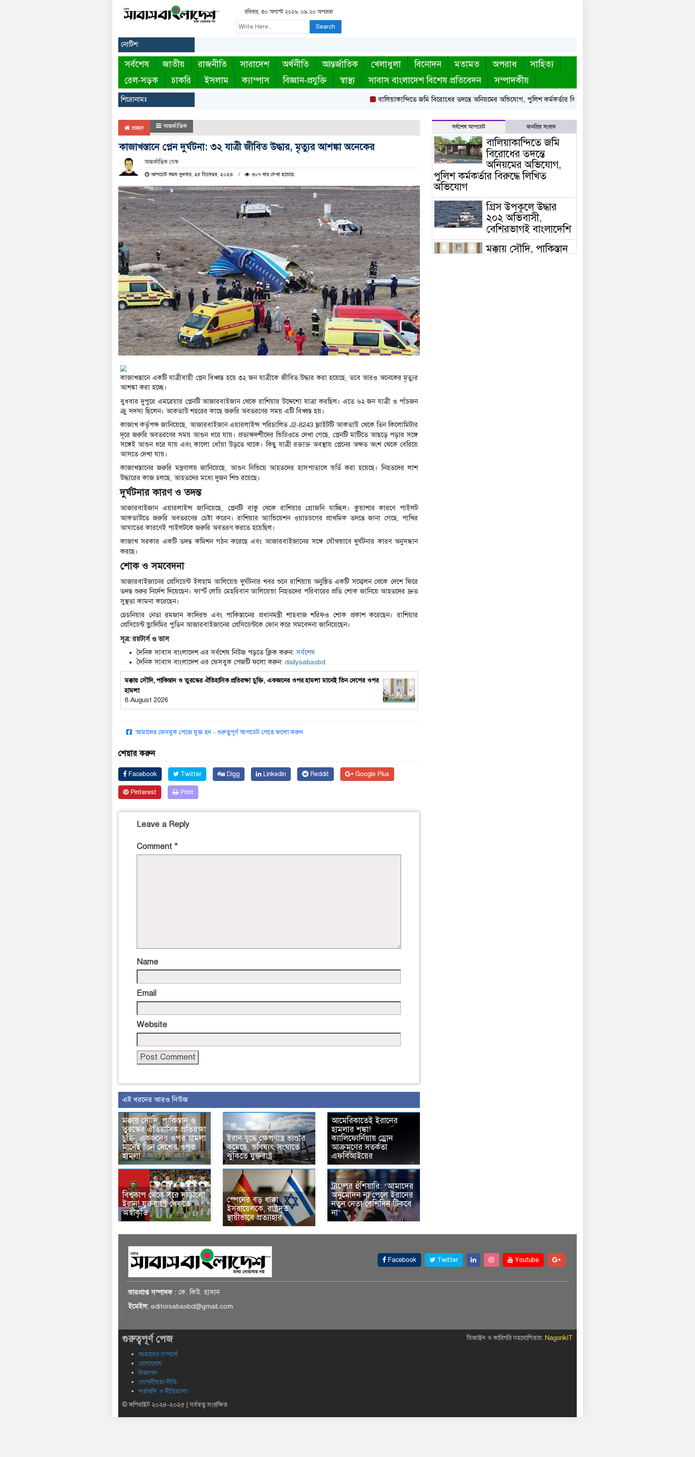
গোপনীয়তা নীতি (157, 1382)
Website (152, 1024)
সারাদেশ (254, 64)
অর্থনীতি (295, 64)
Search (325, 26)
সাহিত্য (542, 64)
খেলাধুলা (386, 64)
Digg (232, 774)
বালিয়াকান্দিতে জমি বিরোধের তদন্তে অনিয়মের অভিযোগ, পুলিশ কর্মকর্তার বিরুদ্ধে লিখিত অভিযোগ (481, 99)
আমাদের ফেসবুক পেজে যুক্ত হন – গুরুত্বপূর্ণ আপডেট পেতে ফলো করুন (218, 732)
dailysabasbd (305, 662)
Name (147, 962)
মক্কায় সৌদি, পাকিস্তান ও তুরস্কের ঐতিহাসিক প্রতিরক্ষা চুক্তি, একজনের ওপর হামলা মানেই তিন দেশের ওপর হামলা (164, 1138)
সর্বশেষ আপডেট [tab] (468, 126)
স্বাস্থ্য (347, 80)
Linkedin (273, 774)
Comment (157, 846)
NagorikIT (559, 1338)
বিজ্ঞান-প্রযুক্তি (305, 80)
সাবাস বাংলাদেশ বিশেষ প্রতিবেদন (424, 80)
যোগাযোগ (150, 1364)
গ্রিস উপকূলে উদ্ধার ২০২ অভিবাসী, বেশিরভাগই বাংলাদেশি (528, 218)
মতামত (466, 64)
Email (146, 993)
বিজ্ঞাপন (147, 1373)
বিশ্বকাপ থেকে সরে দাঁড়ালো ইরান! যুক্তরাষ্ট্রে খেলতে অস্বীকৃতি (163, 1204)
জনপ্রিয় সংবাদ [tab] (541, 126)
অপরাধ (505, 64)
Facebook (142, 774)
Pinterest (142, 792)
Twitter (190, 774)
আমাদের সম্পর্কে (158, 1354)
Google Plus (371, 774)
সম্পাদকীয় (511, 80)
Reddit (318, 774)
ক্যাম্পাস (255, 80)
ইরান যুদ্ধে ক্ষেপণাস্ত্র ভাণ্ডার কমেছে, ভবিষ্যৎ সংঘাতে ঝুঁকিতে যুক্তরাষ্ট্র (266, 1147)
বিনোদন (427, 64)
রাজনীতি (212, 64)
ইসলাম (216, 80)
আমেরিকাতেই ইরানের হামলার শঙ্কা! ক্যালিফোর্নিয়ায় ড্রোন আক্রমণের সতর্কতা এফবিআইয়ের (364, 1138)
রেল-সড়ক (141, 80)
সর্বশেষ (137, 64)
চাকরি (181, 80)
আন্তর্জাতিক (340, 64)
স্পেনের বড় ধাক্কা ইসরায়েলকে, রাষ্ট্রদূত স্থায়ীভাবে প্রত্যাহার (257, 1209)
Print (186, 792)
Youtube (526, 1260)
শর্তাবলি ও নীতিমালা (162, 1391)
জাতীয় (173, 64)
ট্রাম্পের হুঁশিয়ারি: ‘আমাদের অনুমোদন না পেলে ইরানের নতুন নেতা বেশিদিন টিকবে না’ (372, 1199)
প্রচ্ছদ (137, 128)
